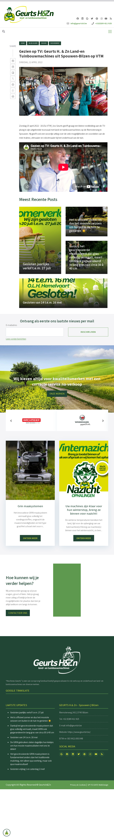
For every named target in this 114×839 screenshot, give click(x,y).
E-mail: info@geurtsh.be (70, 725)
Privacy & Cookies (78, 784)
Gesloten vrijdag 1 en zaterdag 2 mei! (27, 768)
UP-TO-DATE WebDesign (98, 784)
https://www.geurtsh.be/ (79, 731)
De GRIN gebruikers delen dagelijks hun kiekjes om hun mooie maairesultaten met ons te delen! (32, 745)
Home (23, 43)
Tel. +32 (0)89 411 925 (69, 718)
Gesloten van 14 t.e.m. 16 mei (24, 737)
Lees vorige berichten (16, 338)
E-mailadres (11, 325)
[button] (11, 420)
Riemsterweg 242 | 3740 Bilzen (73, 712)
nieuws (43, 43)
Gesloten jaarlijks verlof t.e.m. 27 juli (26, 712)
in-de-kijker (33, 43)
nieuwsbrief (54, 43)
